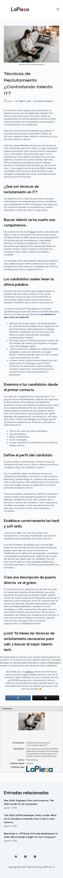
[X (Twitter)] (25, 857)
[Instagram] (35, 857)
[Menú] (58, 9)
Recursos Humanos (43, 101)
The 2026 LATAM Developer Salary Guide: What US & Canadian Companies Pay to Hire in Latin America (30, 819)
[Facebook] (16, 857)
